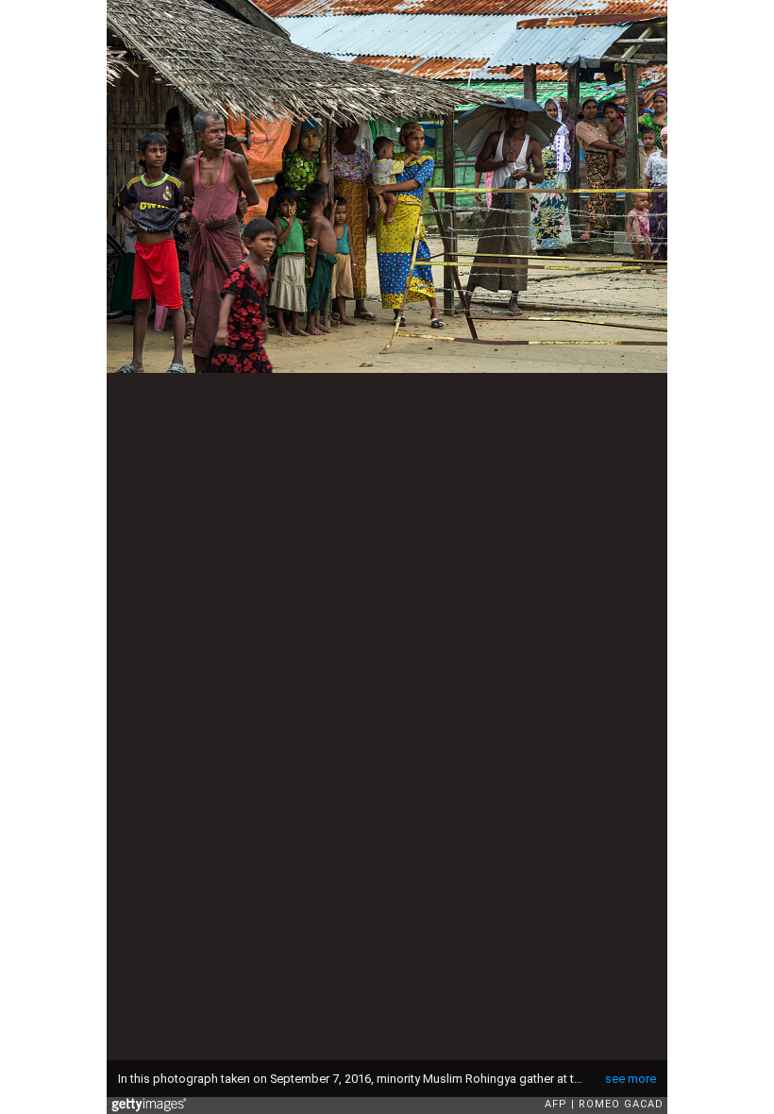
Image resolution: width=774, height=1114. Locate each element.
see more (630, 1079)
